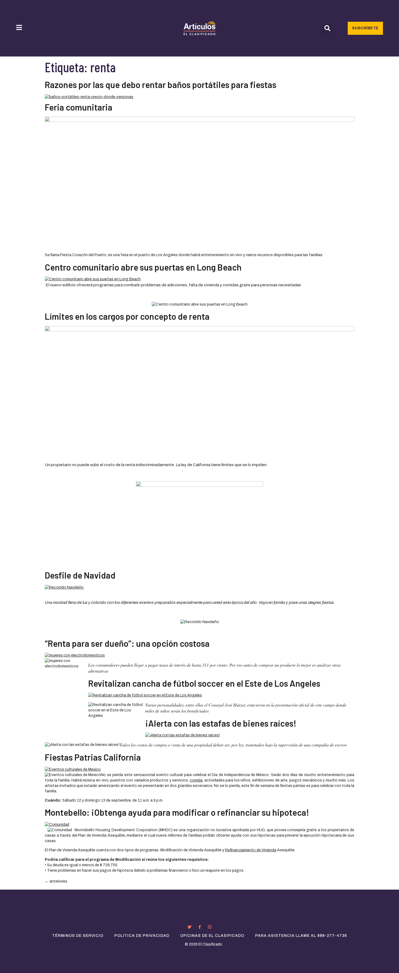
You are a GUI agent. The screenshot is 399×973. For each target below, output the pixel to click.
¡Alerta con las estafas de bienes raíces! (220, 723)
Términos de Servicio (77, 936)
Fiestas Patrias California (93, 757)
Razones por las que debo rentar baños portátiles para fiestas (160, 84)
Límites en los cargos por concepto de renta (127, 316)
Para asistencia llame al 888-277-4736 (301, 936)
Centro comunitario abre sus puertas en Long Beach (143, 267)
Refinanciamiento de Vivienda (250, 850)
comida (196, 780)
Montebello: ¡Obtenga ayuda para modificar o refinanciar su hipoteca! (177, 812)
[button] (327, 28)
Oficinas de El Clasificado (212, 936)
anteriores (56, 881)
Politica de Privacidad (141, 936)
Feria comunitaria (78, 107)
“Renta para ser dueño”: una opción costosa (127, 643)
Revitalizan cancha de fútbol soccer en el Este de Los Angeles (204, 683)
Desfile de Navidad (80, 575)
